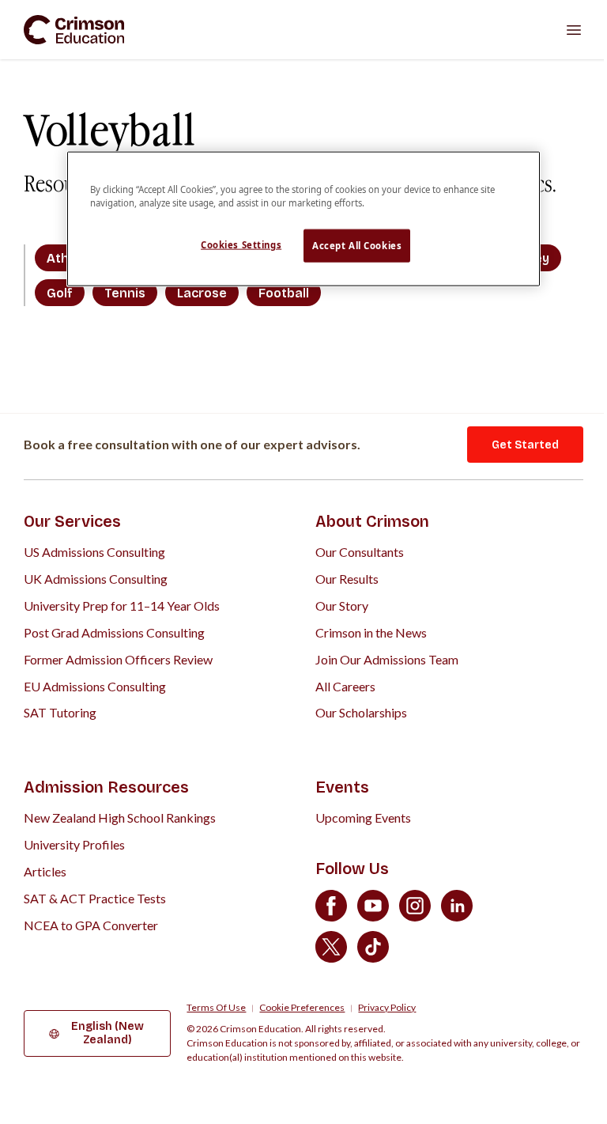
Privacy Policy (387, 1007)
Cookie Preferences (302, 1007)
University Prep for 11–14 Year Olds (122, 605)
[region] (303, 219)
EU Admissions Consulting (95, 686)
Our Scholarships (361, 712)
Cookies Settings (241, 245)
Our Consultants (359, 551)
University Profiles (74, 844)
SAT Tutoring (60, 712)
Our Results (347, 578)
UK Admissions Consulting (96, 578)
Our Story (341, 605)
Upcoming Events (363, 817)
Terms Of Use (216, 1007)
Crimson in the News (371, 632)
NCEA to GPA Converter (91, 925)
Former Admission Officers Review (118, 659)
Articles (45, 871)
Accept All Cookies (357, 246)
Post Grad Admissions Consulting (114, 632)
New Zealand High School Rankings (120, 817)
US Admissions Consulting (94, 551)
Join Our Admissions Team (386, 659)
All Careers (345, 686)
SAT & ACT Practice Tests (95, 898)
